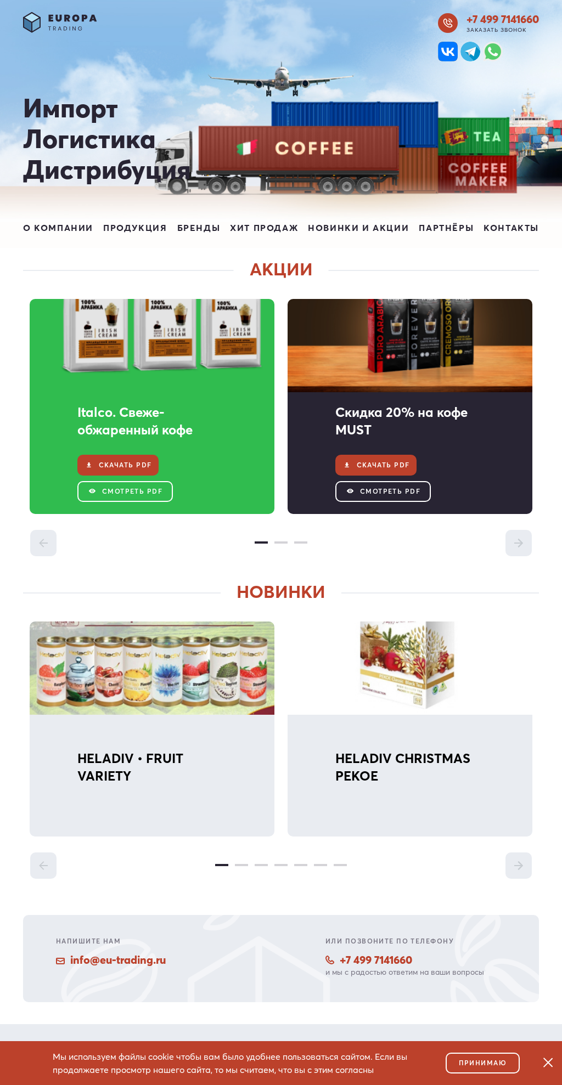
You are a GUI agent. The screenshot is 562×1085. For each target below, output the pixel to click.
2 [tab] (281, 542)
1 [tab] (261, 542)
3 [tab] (300, 542)
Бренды (199, 227)
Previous (43, 543)
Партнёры (446, 227)
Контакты (511, 227)
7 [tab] (340, 865)
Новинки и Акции (358, 227)
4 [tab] (281, 865)
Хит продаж (264, 227)
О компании (58, 227)
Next (518, 543)
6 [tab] (320, 865)
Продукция (135, 227)
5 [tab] (300, 865)
